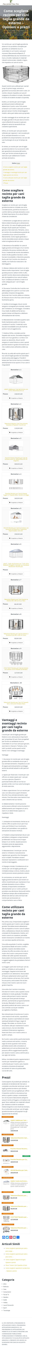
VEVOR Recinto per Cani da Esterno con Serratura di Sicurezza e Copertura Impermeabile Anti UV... (16, 529)
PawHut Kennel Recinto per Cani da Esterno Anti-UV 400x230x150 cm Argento (16, 459)
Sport (5, 1308)
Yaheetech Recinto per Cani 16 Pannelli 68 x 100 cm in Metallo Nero (16, 703)
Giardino (5, 1297)
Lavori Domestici (8, 1305)
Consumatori (7, 1292)
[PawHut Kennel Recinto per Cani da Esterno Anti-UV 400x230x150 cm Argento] (16, 455)
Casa (4, 1289)
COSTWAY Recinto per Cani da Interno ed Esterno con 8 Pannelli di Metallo (16, 668)
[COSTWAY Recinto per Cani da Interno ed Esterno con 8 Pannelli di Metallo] (16, 665)
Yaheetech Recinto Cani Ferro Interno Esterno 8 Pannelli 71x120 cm (16, 424)
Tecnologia (6, 1310)
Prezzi (5, 183)
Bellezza (6, 1287)
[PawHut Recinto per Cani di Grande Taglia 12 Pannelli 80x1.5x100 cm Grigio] (16, 490)
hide (18, 163)
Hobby (5, 1302)
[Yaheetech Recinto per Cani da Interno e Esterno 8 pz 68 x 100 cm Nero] (16, 630)
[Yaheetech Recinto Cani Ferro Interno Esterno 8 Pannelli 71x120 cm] (16, 420)
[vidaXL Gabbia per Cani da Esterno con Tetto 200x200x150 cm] (16, 386)
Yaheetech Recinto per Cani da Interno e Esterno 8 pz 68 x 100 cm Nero (16, 634)
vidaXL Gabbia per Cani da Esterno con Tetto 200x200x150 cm (16, 390)
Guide (5, 1300)
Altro (4, 1284)
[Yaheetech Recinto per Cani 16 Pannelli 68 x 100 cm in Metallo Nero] (16, 699)
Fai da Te (6, 1294)
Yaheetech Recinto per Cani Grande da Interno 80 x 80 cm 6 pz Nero (16, 600)
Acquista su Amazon (17, 398)
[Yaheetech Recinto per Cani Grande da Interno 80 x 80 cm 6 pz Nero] (16, 596)
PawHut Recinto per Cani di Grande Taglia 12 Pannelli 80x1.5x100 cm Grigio (16, 494)
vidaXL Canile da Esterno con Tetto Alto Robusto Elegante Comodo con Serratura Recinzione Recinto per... (16, 565)
